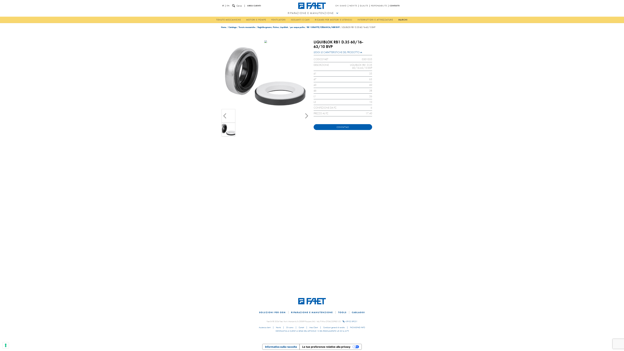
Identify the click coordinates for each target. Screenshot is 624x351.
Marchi (403, 19)
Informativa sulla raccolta (281, 346)
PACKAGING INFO (357, 327)
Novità (353, 6)
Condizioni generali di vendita (334, 327)
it (223, 6)
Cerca (239, 5)
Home (223, 27)
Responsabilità (379, 6)
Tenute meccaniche (228, 19)
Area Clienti (313, 327)
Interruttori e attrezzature (375, 19)
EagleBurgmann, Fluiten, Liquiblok (273, 27)
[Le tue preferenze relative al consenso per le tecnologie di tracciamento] (6, 345)
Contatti (395, 6)
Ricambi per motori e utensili (333, 19)
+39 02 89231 (351, 321)
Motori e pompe (256, 19)
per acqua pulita (297, 27)
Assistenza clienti (265, 327)
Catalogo (232, 27)
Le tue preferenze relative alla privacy (326, 346)
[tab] (343, 53)
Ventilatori (278, 19)
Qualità (364, 6)
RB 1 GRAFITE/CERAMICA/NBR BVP (323, 27)
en (228, 6)
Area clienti (254, 6)
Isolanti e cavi (300, 19)
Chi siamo (341, 6)
